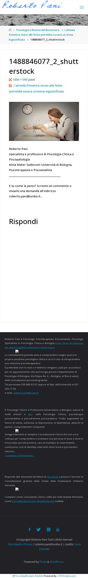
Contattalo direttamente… (19, 455)
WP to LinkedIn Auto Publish (27, 575)
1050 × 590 (20, 79)
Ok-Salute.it (53, 476)
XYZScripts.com (67, 575)
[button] (32, 4)
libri (30, 414)
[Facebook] (29, 529)
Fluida (43, 562)
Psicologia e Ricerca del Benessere (37, 30)
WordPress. (57, 562)
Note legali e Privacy (20, 544)
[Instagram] (48, 529)
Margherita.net (45, 501)
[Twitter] (38, 529)
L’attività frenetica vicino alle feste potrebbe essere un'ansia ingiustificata (42, 34)
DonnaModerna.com (24, 501)
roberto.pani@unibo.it (25, 392)
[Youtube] (58, 529)
